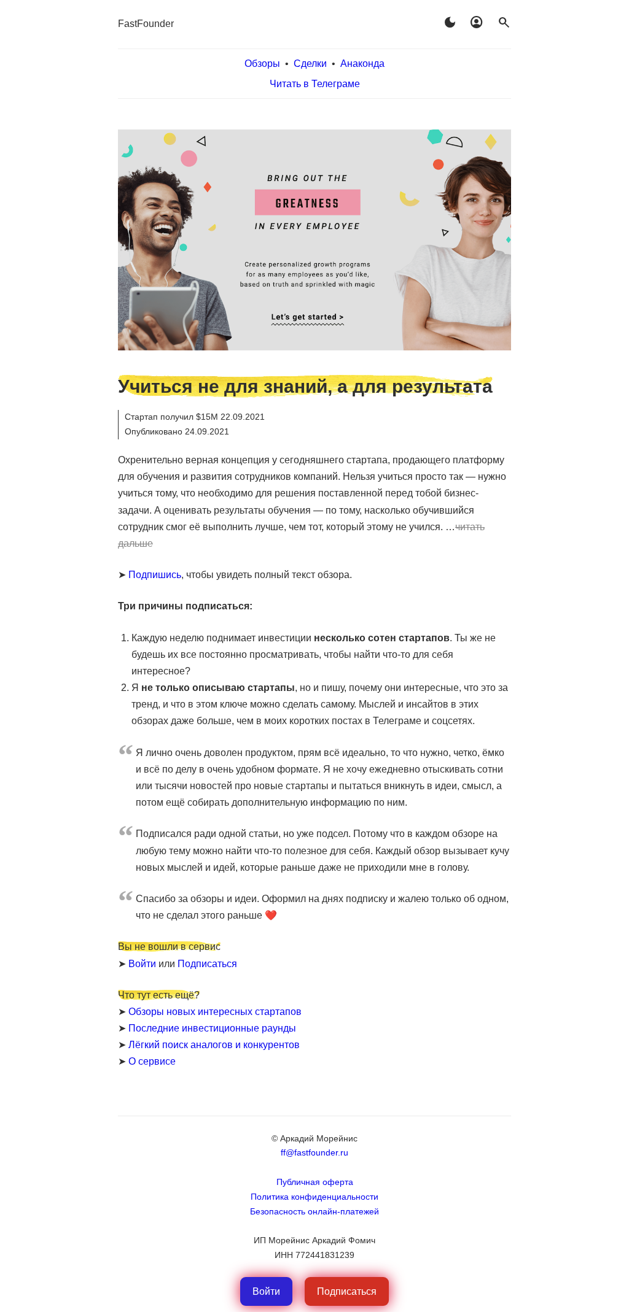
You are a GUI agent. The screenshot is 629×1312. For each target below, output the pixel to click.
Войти (142, 964)
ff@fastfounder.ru (314, 1152)
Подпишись (154, 574)
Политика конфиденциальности (314, 1197)
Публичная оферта (314, 1182)
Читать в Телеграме (315, 84)
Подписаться (207, 964)
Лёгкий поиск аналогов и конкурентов (214, 1045)
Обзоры (262, 63)
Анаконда (362, 63)
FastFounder (146, 23)
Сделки (310, 63)
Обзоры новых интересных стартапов (215, 1011)
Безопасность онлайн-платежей (314, 1211)
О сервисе (152, 1061)
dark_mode (449, 22)
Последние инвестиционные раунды (212, 1028)
